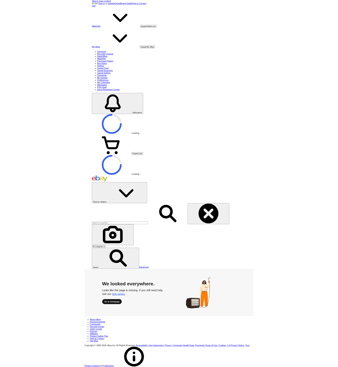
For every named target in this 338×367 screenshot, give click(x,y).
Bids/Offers (102, 56)
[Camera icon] (113, 234)
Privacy (168, 345)
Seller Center (96, 329)
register (111, 3)
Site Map (94, 341)
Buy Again (102, 63)
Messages (102, 85)
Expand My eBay (147, 47)
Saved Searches (105, 70)
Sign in (101, 3)
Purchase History (105, 61)
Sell (94, 6)
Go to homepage (111, 302)
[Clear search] (208, 213)
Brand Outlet (126, 3)
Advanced (144, 267)
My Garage (102, 78)
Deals (117, 3)
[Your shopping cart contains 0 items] (112, 153)
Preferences (103, 80)
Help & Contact (139, 3)
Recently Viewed (105, 54)
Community (95, 324)
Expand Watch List (148, 26)
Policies (93, 331)
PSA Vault (102, 87)
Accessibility (141, 345)
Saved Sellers (103, 73)
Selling (100, 66)
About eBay (95, 319)
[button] (115, 258)
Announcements (97, 322)
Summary (101, 51)
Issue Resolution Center (108, 90)
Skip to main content (101, 1)
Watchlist (101, 59)
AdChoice (109, 366)
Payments (102, 75)
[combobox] (120, 222)
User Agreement (156, 345)
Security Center (97, 327)
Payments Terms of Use (206, 345)
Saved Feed (103, 68)
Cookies (222, 345)
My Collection (103, 82)
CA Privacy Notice (235, 345)
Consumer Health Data (183, 345)
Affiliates (94, 334)
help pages (118, 293)
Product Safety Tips (99, 336)
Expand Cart (137, 154)
